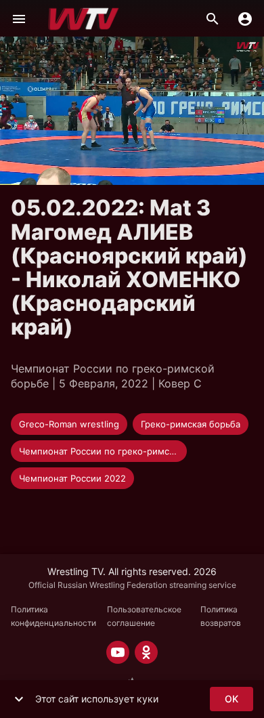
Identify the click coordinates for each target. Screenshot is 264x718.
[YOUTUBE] (117, 652)
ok (231, 698)
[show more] (19, 699)
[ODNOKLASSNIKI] (146, 652)
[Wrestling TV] (83, 19)
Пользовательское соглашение (144, 616)
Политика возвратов (220, 616)
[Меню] (19, 19)
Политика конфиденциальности (53, 616)
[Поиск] (212, 19)
